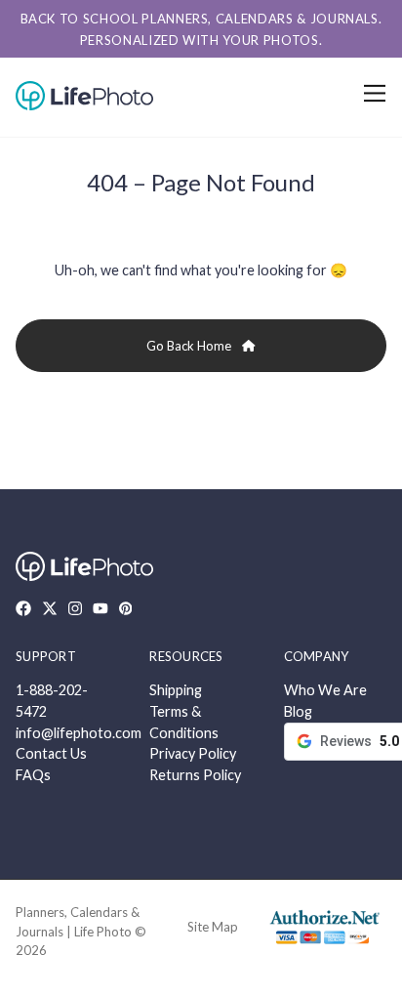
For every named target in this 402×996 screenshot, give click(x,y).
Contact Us (51, 753)
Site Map (212, 926)
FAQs (33, 775)
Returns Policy (195, 775)
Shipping (175, 690)
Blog (298, 711)
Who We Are (325, 690)
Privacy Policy (192, 753)
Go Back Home (190, 345)
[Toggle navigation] (371, 93)
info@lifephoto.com (78, 733)
